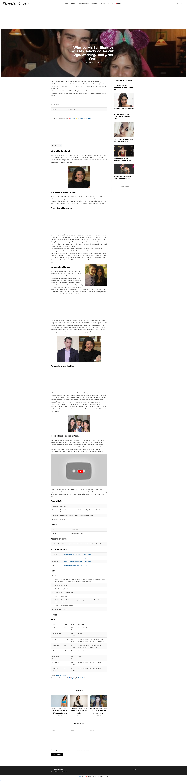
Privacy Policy (58, 771)
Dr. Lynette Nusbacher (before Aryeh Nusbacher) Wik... (122, 116)
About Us (53, 771)
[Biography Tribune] (16, 3)
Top (135, 769)
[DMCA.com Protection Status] (58, 770)
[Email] (44, 98)
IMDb (57, 675)
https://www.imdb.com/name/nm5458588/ (76, 565)
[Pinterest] (44, 94)
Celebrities (94, 3)
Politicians (110, 3)
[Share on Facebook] (44, 87)
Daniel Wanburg (89, 62)
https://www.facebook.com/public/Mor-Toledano (78, 554)
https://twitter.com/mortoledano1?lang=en (76, 558)
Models (103, 3)
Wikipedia (63, 675)
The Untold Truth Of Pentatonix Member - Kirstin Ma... (123, 87)
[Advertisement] (93, 18)
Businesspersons (83, 3)
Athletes (73, 3)
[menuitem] (119, 3)
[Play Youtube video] (81, 471)
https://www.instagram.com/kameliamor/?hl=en (77, 561)
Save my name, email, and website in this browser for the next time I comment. (71, 750)
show (59, 145)
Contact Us (64, 771)
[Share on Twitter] (44, 90)
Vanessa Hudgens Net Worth (124, 109)
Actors (66, 3)
